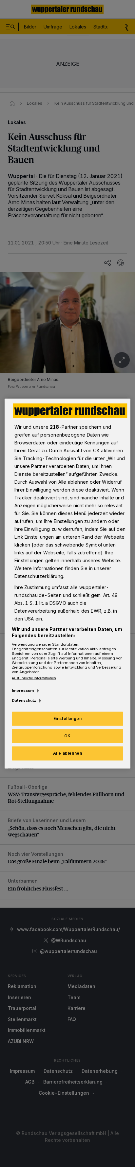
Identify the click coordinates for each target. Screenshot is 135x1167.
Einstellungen (67, 718)
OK (67, 735)
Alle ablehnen (67, 753)
